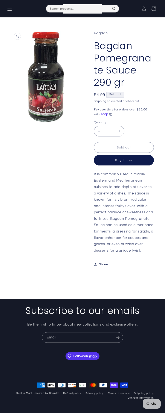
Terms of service (119, 393)
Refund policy (72, 393)
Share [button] (103, 264)
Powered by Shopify (46, 393)
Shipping (100, 101)
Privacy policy (95, 393)
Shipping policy (144, 393)
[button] (9, 9)
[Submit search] (114, 8)
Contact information (141, 398)
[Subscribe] (118, 337)
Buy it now (124, 160)
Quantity (100, 122)
